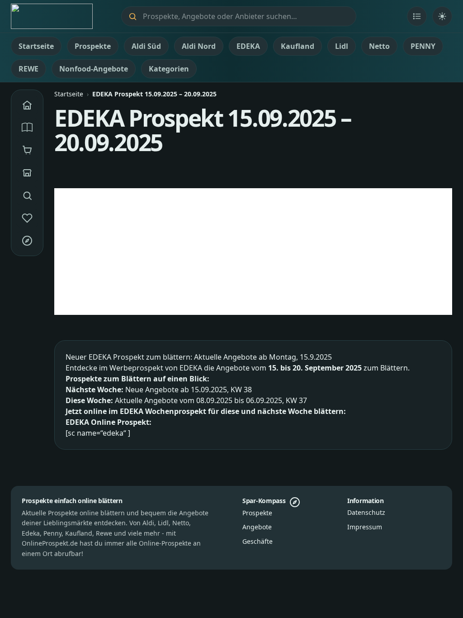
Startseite (68, 94)
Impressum (364, 527)
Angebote (257, 527)
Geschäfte (257, 541)
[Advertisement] (253, 251)
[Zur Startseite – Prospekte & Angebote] (52, 16)
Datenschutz (366, 512)
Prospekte (257, 513)
